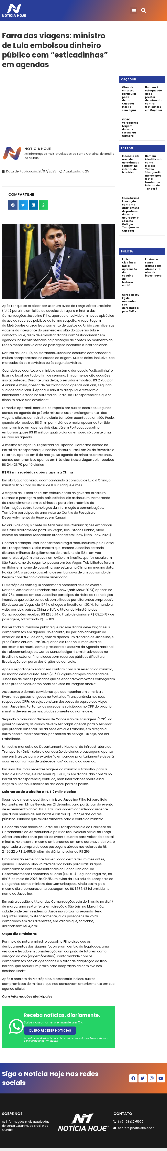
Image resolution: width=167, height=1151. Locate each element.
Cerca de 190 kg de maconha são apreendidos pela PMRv (131, 303)
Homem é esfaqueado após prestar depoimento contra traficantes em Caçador (153, 99)
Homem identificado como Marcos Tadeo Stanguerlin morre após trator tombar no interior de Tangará (153, 172)
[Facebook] (133, 1078)
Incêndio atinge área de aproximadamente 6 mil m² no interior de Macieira (135, 164)
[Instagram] (152, 1078)
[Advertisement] (58, 102)
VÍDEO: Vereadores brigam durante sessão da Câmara (130, 128)
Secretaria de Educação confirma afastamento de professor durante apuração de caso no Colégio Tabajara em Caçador (131, 214)
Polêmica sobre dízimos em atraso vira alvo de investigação (154, 267)
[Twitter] (142, 1078)
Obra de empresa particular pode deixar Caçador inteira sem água (129, 99)
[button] (133, 10)
